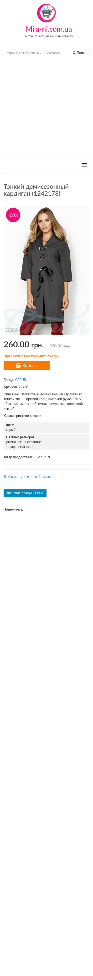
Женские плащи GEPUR (25, 493)
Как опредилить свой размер (29, 477)
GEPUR (20, 380)
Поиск (81, 53)
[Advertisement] (46, 108)
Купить (29, 365)
